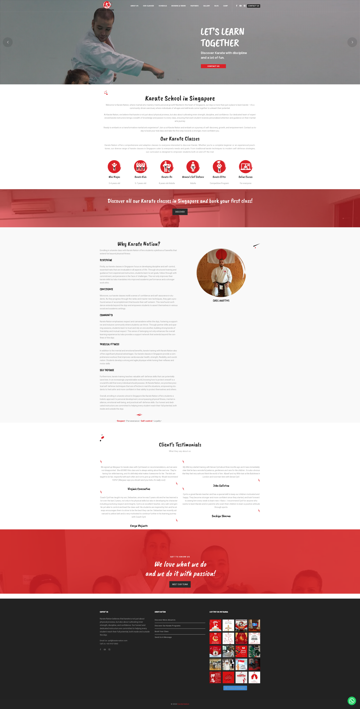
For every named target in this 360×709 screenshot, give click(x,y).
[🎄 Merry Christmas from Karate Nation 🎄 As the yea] (215, 651)
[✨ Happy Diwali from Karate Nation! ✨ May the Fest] (241, 651)
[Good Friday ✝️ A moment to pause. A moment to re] (228, 625)
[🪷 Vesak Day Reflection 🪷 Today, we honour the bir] (254, 677)
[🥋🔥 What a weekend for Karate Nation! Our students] (228, 664)
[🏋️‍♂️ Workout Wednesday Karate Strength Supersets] (254, 664)
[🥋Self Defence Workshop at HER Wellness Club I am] (254, 625)
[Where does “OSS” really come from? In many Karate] (215, 677)
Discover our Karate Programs (167, 626)
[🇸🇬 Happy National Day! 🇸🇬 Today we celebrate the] (241, 664)
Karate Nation (183, 704)
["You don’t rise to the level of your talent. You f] (228, 677)
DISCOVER (180, 212)
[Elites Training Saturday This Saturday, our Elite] (228, 651)
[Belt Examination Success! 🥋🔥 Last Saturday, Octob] (254, 651)
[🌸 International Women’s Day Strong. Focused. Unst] (228, 638)
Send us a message (163, 637)
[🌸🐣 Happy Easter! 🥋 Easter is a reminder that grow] (215, 625)
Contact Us (253, 6)
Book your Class (161, 631)
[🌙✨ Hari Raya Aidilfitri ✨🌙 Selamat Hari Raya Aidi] (215, 638)
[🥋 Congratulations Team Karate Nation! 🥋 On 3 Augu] (215, 664)
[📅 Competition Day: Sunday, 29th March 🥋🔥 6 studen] (241, 625)
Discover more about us (165, 620)
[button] (352, 701)
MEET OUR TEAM (180, 584)
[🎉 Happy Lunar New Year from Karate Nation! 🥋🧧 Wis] (241, 638)
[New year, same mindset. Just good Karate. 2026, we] (254, 638)
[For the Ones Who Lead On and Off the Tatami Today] (241, 677)
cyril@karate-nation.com (117, 641)
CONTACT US (213, 66)
